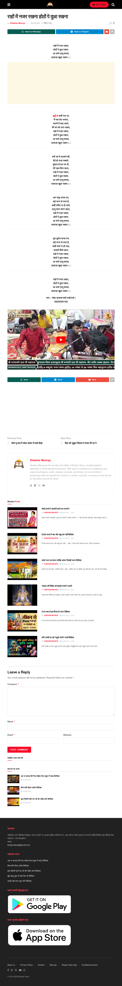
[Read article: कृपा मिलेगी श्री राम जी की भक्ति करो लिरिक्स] (13, 802)
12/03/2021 (65, 564)
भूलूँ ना (55, 115)
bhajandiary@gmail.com (18, 844)
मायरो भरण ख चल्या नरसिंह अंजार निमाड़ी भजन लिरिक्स (61, 560)
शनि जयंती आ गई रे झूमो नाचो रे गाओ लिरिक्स (58, 637)
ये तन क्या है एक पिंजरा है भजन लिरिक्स (56, 611)
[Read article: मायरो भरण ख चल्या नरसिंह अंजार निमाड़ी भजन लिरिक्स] (22, 569)
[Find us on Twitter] (16, 970)
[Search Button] (113, 4)
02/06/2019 (65, 641)
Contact (41, 964)
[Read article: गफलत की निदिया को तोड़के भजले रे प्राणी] (22, 595)
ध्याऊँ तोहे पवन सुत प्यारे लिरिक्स (19, 880)
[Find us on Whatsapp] (24, 970)
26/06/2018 (65, 590)
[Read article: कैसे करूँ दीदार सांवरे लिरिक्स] (13, 790)
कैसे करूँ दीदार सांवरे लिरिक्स (31, 787)
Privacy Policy (26, 964)
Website (67, 734)
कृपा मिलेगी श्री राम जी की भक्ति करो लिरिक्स (37, 798)
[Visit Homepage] (50, 4)
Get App (100, 4)
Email (11, 734)
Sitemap (53, 964)
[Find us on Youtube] (20, 970)
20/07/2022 (65, 615)
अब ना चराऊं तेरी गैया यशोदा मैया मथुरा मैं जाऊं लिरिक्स (40, 776)
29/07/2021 (65, 512)
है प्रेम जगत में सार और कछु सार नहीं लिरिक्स (57, 534)
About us (11, 964)
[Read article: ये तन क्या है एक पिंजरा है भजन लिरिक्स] (22, 620)
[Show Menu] (8, 4)
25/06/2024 (35, 23)
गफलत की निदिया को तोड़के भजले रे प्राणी (57, 585)
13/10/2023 (65, 538)
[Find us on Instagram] (12, 970)
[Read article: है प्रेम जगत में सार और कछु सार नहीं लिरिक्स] (22, 543)
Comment (13, 684)
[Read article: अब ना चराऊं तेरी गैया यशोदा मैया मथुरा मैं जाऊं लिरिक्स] (13, 779)
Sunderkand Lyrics (90, 964)
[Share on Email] (106, 31)
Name (11, 721)
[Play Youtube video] (61, 340)
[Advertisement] (61, 83)
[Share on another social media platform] (112, 31)
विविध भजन (48, 23)
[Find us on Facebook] (8, 970)
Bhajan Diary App (69, 964)
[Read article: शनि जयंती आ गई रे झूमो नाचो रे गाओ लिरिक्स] (22, 646)
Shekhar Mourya (17, 23)
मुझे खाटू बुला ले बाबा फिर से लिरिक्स (20, 875)
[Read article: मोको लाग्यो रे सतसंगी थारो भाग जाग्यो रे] (22, 518)
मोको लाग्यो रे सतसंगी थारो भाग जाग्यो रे (55, 508)
